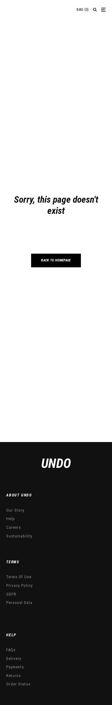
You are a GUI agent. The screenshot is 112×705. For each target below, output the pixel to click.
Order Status (18, 684)
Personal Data (19, 602)
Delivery (13, 658)
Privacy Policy (19, 585)
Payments (15, 667)
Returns (13, 675)
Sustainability (19, 536)
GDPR (11, 594)
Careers (13, 527)
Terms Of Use (18, 576)
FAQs (11, 649)
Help (10, 518)
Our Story (15, 510)
